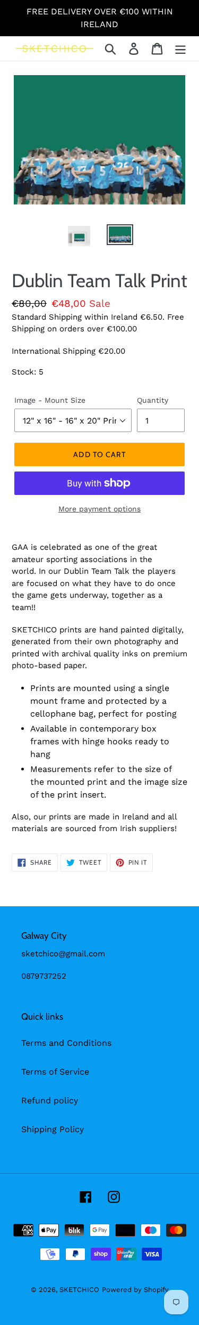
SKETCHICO (79, 1290)
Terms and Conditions (66, 1043)
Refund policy (49, 1100)
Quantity (152, 400)
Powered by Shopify (135, 1290)
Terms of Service (55, 1072)
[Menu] (180, 49)
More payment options (99, 509)
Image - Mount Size (49, 400)
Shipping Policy (52, 1129)
